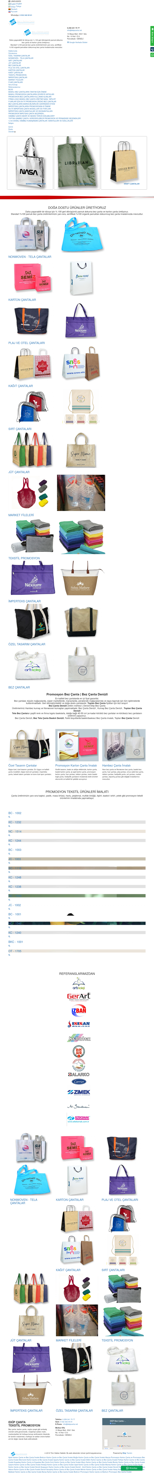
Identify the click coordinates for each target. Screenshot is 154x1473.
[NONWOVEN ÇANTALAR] (30, 162)
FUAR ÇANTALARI (15, 82)
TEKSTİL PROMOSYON (17, 75)
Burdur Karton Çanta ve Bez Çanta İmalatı (129, 1462)
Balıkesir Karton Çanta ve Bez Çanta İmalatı (25, 1472)
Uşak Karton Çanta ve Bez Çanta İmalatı (89, 1464)
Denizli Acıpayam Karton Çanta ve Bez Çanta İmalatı (55, 1467)
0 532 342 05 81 (26, 15)
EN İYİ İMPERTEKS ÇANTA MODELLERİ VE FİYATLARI (29, 108)
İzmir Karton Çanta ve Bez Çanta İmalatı (65, 1462)
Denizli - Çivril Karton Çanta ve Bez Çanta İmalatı (94, 1467)
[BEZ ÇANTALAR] (77, 162)
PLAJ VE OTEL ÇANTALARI (19, 68)
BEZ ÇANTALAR (14, 65)
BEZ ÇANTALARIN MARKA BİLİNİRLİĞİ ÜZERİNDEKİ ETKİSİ (31, 104)
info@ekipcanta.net (74, 30)
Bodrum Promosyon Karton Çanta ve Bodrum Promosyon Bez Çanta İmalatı (103, 1472)
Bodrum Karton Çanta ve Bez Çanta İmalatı (56, 1457)
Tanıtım (127, 1453)
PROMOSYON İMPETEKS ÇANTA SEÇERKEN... (26, 113)
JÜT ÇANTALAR (14, 63)
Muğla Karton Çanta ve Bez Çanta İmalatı (89, 1457)
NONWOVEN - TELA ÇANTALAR (20, 58)
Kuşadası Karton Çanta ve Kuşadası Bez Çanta (32, 1462)
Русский (14, 11)
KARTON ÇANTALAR (16, 70)
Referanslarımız (14, 87)
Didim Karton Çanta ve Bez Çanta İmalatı (101, 1460)
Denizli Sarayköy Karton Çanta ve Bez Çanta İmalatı (60, 1469)
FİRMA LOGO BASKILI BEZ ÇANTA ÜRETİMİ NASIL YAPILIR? (32, 99)
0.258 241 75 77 (68, 1419)
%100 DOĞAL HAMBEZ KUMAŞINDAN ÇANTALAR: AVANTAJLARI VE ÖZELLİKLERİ (40, 121)
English (19, 3)
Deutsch (14, 9)
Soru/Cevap (12, 84)
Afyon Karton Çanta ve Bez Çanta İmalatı (96, 1462)
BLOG (10, 89)
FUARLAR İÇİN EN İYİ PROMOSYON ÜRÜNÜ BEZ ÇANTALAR (32, 101)
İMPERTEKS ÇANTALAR (17, 77)
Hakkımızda (12, 51)
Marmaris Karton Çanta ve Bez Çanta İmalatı (36, 1460)
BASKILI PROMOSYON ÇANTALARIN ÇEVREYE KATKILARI (31, 94)
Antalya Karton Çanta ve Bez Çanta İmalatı (57, 1464)
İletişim (11, 123)
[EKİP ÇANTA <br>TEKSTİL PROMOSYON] (21, 21)
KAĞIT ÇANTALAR (15, 72)
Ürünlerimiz (12, 53)
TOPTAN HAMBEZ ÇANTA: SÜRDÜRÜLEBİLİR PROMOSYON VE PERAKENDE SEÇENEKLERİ (44, 118)
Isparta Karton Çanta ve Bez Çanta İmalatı (70, 1460)
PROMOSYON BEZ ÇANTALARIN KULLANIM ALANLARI (29, 96)
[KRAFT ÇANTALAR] (124, 162)
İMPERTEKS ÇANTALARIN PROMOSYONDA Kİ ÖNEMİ (29, 106)
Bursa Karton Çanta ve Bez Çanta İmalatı (57, 1472)
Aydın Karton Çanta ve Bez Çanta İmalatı (23, 1457)
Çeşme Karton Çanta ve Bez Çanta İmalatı (24, 1464)
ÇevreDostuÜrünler (11, 129)
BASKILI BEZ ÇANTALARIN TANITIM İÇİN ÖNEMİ (27, 92)
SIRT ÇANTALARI (15, 60)
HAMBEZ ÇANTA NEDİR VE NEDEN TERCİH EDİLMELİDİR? (31, 116)
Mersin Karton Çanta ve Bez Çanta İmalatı (97, 1469)
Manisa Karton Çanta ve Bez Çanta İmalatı (121, 1464)
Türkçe (18, 6)
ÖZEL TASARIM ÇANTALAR (19, 55)
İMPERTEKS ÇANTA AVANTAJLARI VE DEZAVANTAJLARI (30, 111)
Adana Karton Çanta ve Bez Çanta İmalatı (24, 1469)
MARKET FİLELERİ (15, 80)
